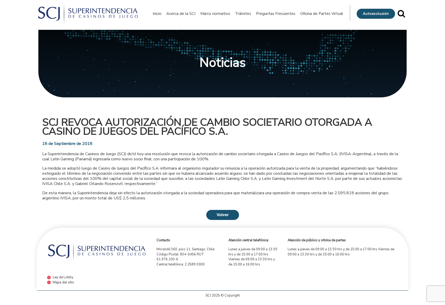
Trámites (243, 13)
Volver (223, 214)
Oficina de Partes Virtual (321, 13)
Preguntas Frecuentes (275, 13)
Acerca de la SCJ (180, 13)
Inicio (157, 13)
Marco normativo (215, 13)
